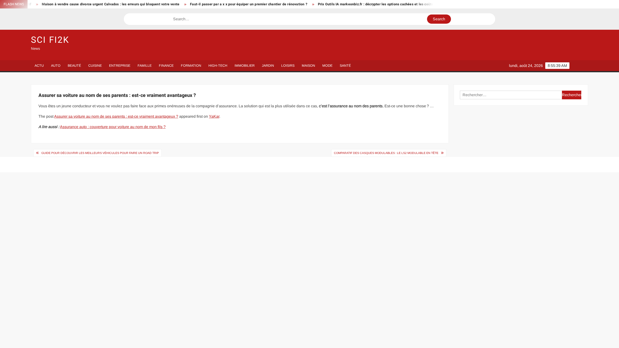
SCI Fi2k (50, 40)
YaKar (214, 116)
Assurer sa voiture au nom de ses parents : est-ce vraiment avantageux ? (116, 116)
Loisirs (288, 65)
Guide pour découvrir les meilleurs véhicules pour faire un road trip (100, 153)
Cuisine (95, 65)
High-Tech (217, 65)
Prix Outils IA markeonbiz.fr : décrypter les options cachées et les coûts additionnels (372, 4)
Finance (166, 65)
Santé (345, 65)
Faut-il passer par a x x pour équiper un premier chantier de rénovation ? (235, 4)
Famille (145, 65)
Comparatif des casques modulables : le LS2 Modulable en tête (386, 153)
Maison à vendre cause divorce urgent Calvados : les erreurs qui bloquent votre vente (97, 4)
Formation (191, 65)
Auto (55, 65)
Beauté (74, 65)
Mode (327, 65)
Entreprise (119, 65)
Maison (308, 65)
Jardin (268, 65)
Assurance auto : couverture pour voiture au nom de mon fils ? (113, 127)
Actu (39, 65)
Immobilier (245, 65)
